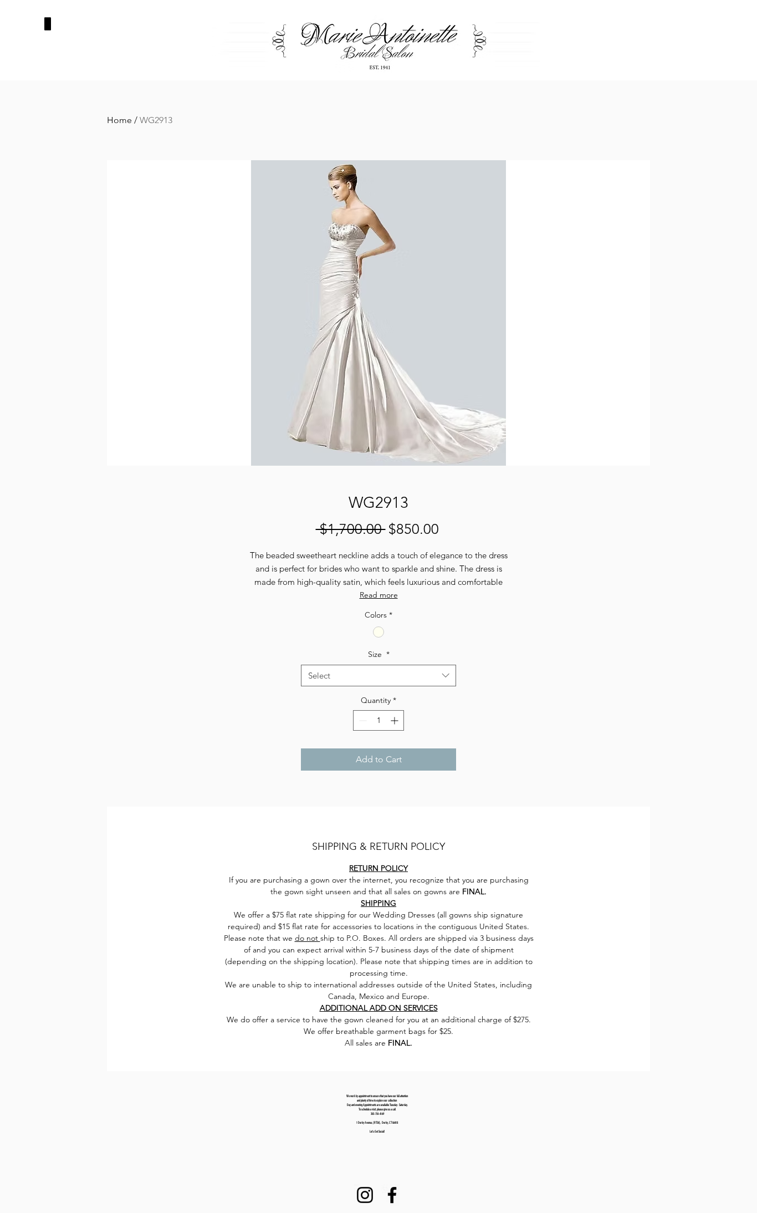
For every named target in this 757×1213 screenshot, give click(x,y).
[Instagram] (365, 1195)
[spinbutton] (378, 720)
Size (379, 654)
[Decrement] (362, 720)
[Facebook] (392, 1195)
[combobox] (378, 675)
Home (119, 120)
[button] (47, 23)
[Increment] (395, 720)
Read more (379, 595)
